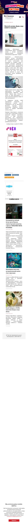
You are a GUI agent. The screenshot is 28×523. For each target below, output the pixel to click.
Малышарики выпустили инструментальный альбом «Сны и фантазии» (13, 271)
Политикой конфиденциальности (14, 516)
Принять (14, 520)
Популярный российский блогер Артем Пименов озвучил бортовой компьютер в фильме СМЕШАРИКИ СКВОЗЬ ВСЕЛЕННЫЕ (14, 224)
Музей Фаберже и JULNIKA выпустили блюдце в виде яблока (13, 309)
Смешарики (9, 192)
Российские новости (8, 22)
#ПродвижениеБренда (8, 172)
